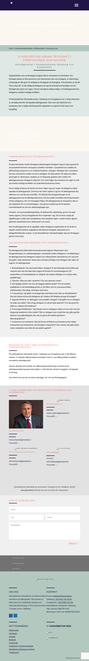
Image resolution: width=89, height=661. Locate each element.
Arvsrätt (12, 637)
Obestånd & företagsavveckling (22, 649)
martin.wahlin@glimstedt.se (57, 413)
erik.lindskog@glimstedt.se (57, 462)
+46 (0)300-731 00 (65, 602)
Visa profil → (14, 443)
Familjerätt (13, 643)
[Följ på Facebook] (11, 615)
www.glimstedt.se (28, 490)
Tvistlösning (14, 652)
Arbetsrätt (13, 634)
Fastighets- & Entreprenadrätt (21, 646)
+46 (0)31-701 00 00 (63, 599)
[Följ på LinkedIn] (15, 615)
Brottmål (12, 640)
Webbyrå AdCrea (73, 658)
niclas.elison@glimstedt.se (20, 440)
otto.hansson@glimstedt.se (20, 461)
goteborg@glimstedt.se (62, 596)
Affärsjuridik (14, 630)
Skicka (72, 543)
